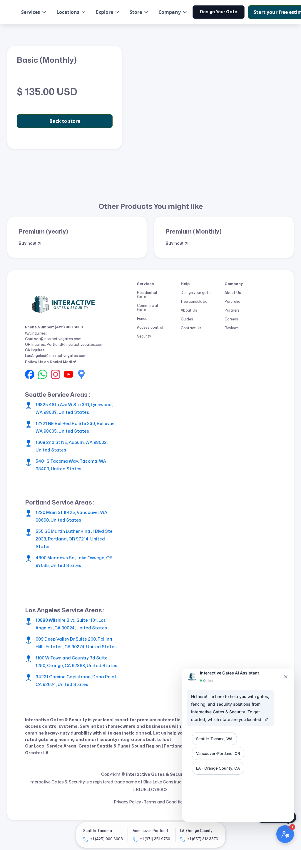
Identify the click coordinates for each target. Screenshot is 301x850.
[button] (34, 12)
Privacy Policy (127, 802)
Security (144, 336)
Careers (231, 319)
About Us (189, 310)
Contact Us (191, 328)
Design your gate (195, 293)
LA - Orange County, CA (218, 768)
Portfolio (232, 301)
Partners (232, 310)
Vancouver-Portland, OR (218, 753)
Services (30, 12)
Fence (142, 318)
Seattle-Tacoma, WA (214, 738)
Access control (150, 327)
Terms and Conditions (166, 802)
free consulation (195, 301)
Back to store (64, 121)
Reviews (232, 328)
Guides (187, 319)
